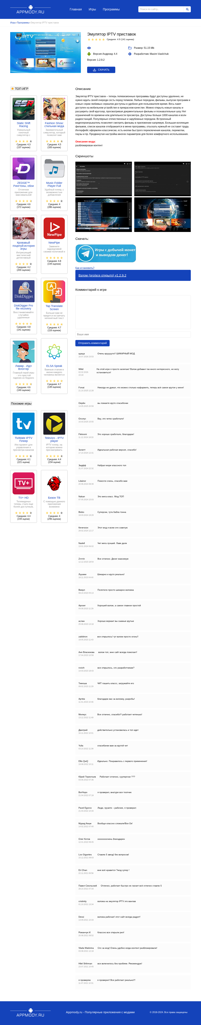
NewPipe (54, 242)
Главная (76, 9)
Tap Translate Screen (54, 308)
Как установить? (84, 268)
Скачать (103, 69)
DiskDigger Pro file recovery (23, 307)
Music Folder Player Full (54, 184)
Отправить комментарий (92, 343)
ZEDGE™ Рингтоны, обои (23, 184)
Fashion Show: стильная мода (54, 125)
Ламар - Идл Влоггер (23, 368)
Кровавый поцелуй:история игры (24, 246)
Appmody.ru (30, 9)
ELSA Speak (54, 366)
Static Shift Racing (23, 125)
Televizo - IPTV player (54, 440)
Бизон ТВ (54, 497)
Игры (92, 9)
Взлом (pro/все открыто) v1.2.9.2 (102, 275)
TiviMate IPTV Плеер (23, 440)
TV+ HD (23, 497)
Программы (111, 9)
